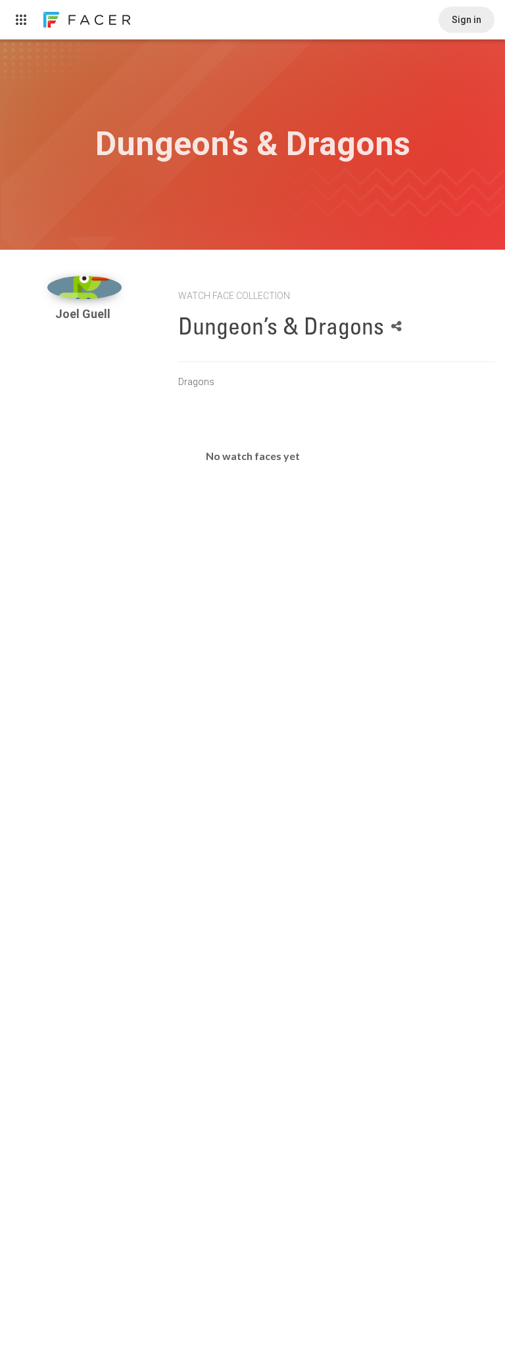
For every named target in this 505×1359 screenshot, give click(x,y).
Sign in (466, 19)
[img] (84, 287)
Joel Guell (84, 314)
